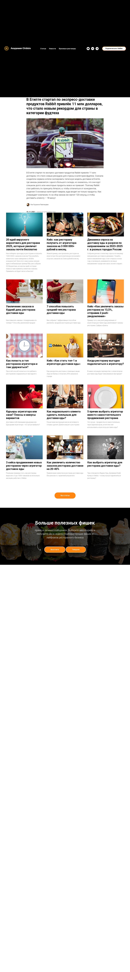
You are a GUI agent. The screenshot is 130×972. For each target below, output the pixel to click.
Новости (52, 49)
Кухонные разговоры (67, 49)
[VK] (92, 48)
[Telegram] (97, 48)
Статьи (43, 49)
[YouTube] (88, 48)
